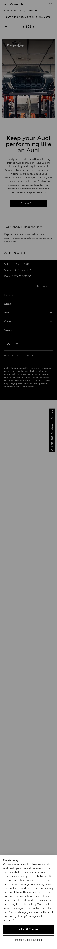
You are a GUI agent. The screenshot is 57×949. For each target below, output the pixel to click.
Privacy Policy (15, 904)
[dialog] (28, 902)
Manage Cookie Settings (28, 940)
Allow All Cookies (28, 929)
